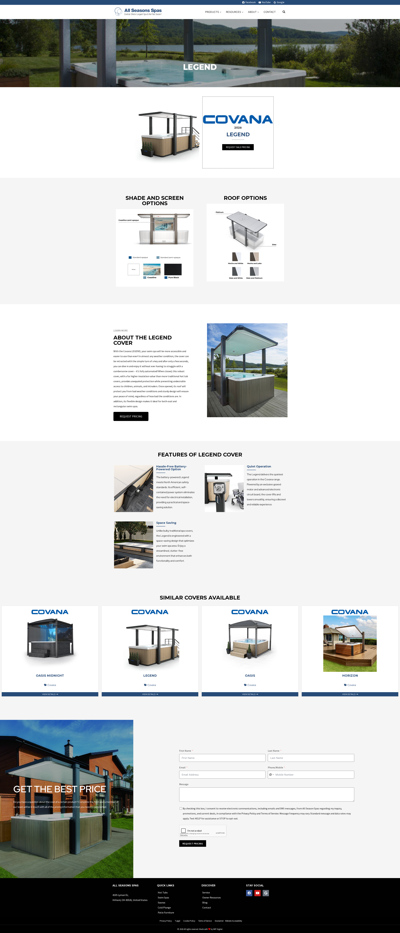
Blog (205, 902)
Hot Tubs (163, 892)
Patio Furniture (166, 912)
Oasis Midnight (50, 675)
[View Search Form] (282, 11)
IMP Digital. (218, 929)
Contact (270, 11)
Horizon (350, 675)
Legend (150, 675)
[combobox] (271, 774)
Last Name (273, 750)
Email (182, 767)
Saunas (161, 902)
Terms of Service (270, 813)
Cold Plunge (164, 907)
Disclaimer (219, 921)
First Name (185, 750)
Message (183, 784)
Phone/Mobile (275, 767)
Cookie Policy (189, 921)
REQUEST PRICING (192, 843)
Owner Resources (211, 897)
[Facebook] (249, 893)
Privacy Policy (248, 813)
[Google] (266, 893)
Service (206, 892)
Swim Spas (163, 897)
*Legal (177, 921)
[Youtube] (257, 893)
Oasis (250, 675)
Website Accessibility (233, 921)
